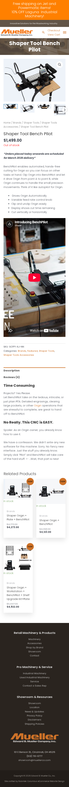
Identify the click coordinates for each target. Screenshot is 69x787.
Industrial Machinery (34, 673)
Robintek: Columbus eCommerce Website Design (41, 781)
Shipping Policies (34, 723)
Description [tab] (12, 370)
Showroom (34, 651)
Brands (17, 122)
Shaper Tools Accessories (19, 355)
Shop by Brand (34, 647)
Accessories (34, 643)
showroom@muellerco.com (34, 760)
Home (7, 122)
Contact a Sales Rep (35, 685)
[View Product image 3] (44, 106)
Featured (32, 351)
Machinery (34, 639)
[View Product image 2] (27, 108)
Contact (34, 655)
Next (64, 109)
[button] (59, 64)
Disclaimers (34, 719)
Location (34, 707)
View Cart (54, 34)
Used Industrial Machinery (35, 677)
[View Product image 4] (61, 109)
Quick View (18, 504)
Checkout (54, 30)
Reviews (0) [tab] (12, 377)
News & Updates (34, 711)
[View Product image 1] (11, 106)
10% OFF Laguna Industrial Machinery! (34, 14)
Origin (37, 405)
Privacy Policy (34, 715)
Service (34, 681)
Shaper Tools (31, 122)
